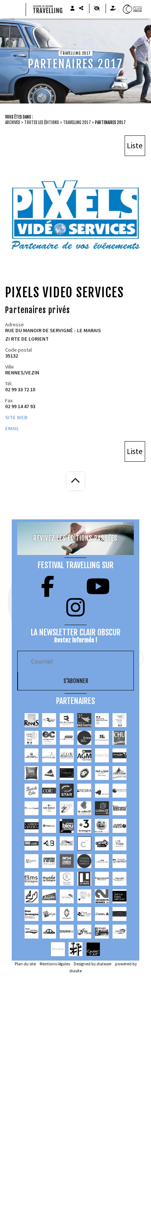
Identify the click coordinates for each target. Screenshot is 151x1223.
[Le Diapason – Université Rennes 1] (67, 896)
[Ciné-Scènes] (31, 843)
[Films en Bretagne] (31, 879)
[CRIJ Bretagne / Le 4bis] (31, 861)
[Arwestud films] (102, 755)
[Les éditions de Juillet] (102, 861)
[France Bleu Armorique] (67, 826)
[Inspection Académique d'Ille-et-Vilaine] (119, 720)
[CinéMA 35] (119, 861)
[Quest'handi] (31, 808)
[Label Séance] (102, 791)
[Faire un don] (113, 8)
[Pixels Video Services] (67, 755)
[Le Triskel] (102, 914)
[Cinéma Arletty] (58, 949)
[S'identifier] (72, 8)
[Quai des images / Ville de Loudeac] (102, 932)
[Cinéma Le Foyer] (84, 914)
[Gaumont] (102, 879)
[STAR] (67, 791)
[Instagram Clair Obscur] (75, 607)
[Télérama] (119, 808)
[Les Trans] (119, 843)
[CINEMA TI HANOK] (84, 932)
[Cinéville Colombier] (119, 879)
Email (12, 428)
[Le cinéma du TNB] (31, 896)
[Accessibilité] (96, 8)
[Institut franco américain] (119, 896)
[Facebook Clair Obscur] (47, 586)
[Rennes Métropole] (49, 720)
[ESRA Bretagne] (84, 791)
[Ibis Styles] (31, 773)
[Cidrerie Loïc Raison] (49, 808)
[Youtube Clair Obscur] (98, 586)
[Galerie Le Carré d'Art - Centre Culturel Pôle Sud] (93, 949)
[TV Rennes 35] (102, 826)
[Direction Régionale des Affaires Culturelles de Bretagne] (102, 720)
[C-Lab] (84, 843)
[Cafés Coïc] (49, 791)
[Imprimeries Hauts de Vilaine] (49, 755)
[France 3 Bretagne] (84, 826)
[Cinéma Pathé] (84, 896)
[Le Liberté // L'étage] (84, 879)
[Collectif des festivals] (84, 808)
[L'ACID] (67, 861)
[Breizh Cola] (31, 791)
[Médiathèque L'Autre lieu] (119, 932)
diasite (75, 970)
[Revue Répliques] (49, 826)
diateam (103, 963)
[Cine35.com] (67, 843)
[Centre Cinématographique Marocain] (102, 738)
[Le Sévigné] (49, 914)
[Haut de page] (75, 481)
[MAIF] (49, 773)
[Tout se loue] (102, 773)
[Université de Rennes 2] (102, 896)
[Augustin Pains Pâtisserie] (67, 773)
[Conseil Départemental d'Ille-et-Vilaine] (67, 720)
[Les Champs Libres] (67, 914)
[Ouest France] (119, 826)
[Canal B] (102, 843)
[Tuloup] (119, 773)
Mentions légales (55, 963)
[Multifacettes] (119, 791)
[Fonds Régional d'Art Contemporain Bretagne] (31, 914)
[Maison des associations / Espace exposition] (67, 879)
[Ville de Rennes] (31, 720)
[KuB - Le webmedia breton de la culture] (49, 843)
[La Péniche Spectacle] (75, 949)
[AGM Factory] (84, 755)
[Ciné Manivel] (49, 932)
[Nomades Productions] (119, 755)
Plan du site (25, 963)
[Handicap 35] (102, 808)
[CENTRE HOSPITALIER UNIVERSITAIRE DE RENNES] (119, 738)
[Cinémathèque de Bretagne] (49, 861)
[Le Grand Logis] (119, 914)
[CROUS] (84, 738)
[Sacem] (67, 738)
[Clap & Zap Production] (67, 808)
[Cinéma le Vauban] (67, 932)
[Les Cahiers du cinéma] (31, 826)
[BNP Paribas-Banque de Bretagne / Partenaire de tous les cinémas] (31, 755)
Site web (16, 417)
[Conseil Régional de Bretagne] (84, 720)
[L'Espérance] (31, 932)
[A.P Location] (84, 773)
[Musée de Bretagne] (49, 879)
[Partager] (81, 8)
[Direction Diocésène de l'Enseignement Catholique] (49, 738)
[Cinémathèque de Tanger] (84, 861)
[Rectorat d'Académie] (31, 738)
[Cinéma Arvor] (49, 896)
